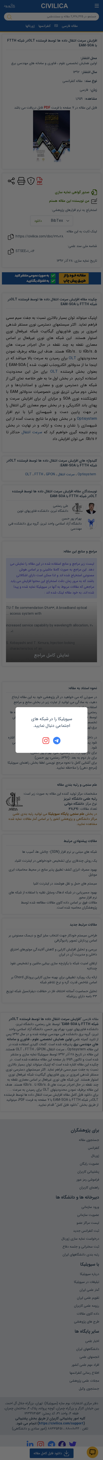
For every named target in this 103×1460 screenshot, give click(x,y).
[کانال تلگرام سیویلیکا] (57, 740)
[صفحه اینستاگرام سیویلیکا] (46, 740)
